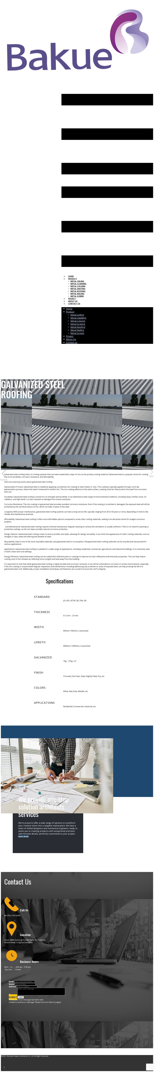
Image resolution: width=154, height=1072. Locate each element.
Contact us (74, 303)
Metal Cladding (78, 284)
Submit (13, 997)
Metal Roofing (77, 291)
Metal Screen (77, 296)
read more (23, 836)
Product (72, 279)
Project (72, 298)
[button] (4, 475)
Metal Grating (77, 288)
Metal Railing (77, 293)
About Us (72, 301)
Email (11, 981)
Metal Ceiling (77, 281)
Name (11, 984)
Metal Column (77, 286)
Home (71, 276)
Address (12, 986)
